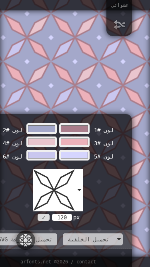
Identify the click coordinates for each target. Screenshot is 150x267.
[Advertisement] (68, 67)
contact (86, 262)
